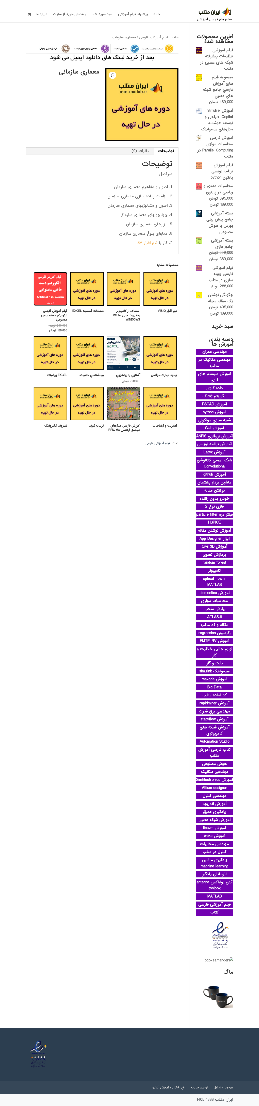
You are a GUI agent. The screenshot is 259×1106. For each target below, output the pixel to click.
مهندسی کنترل (214, 796)
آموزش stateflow (214, 719)
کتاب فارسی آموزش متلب (214, 753)
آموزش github (214, 475)
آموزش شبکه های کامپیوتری (214, 730)
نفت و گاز (214, 663)
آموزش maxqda (214, 679)
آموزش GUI (214, 428)
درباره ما (41, 15)
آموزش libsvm (214, 828)
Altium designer (214, 788)
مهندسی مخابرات (214, 844)
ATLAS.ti (214, 617)
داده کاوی (214, 388)
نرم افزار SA (147, 243)
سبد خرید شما (101, 15)
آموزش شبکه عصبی (214, 820)
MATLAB (214, 896)
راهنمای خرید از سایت (69, 15)
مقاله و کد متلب (214, 625)
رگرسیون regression (214, 633)
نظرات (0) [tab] (140, 151)
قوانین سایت (199, 1087)
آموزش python (214, 412)
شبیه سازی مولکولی (214, 420)
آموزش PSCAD (214, 404)
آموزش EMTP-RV (214, 641)
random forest (214, 563)
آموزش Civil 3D (214, 547)
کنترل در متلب (214, 852)
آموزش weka (214, 836)
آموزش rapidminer (214, 703)
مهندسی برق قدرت (214, 711)
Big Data (214, 687)
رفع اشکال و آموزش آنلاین (168, 1087)
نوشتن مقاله (214, 491)
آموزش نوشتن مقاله (214, 531)
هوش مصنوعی (214, 764)
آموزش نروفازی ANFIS (214, 436)
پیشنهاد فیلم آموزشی (133, 15)
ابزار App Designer (215, 539)
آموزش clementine (215, 593)
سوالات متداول (223, 1087)
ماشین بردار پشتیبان (214, 482)
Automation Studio (214, 742)
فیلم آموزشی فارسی (153, 37)
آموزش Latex (214, 452)
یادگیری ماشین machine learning (214, 863)
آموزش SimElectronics (214, 780)
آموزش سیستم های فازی (214, 377)
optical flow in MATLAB (214, 582)
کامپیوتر (214, 571)
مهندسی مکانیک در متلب (214, 363)
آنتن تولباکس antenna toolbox (214, 885)
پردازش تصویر (214, 555)
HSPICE (214, 522)
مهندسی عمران (214, 352)
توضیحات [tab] (166, 151)
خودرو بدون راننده (214, 499)
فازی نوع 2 (214, 507)
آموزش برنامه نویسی (214, 444)
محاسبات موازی (214, 601)
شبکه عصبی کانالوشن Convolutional (214, 463)
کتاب (214, 912)
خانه (157, 15)
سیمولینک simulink (214, 671)
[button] (112, 75)
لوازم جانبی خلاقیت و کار (214, 652)
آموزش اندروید (215, 804)
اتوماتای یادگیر (214, 874)
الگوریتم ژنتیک (214, 396)
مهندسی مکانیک (214, 772)
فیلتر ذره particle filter (214, 515)
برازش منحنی (215, 609)
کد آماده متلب (215, 695)
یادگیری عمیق (214, 812)
